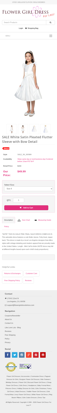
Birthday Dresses (12, 382)
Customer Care (31, 273)
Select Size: (9, 185)
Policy (7, 339)
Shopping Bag (32, 28)
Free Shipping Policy (12, 280)
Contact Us (9, 323)
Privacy (7, 342)
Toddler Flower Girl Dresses (36, 391)
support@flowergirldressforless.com (20, 305)
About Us (8, 319)
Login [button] (21, 28)
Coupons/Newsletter (12, 316)
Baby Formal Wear (43, 385)
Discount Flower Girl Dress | (37, 382)
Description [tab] (8, 220)
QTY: (9, 200)
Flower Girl (22, 382)
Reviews (28, 280)
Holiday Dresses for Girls (25, 388)
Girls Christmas (41, 388)
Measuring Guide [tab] (44, 220)
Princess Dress (11, 388)
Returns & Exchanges (12, 273)
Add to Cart (27, 208)
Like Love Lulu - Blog (13, 328)
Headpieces (32, 385)
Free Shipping (10, 335)
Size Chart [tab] (26, 220)
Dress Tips (41, 397)
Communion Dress (37, 376)
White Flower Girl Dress (40, 394)
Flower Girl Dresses (13, 376)
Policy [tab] (6, 227)
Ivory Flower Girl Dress (23, 394)
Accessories (25, 376)
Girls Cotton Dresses (29, 397)
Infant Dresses (20, 391)
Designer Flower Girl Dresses (29, 379)
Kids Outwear (45, 379)
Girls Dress (23, 385)
